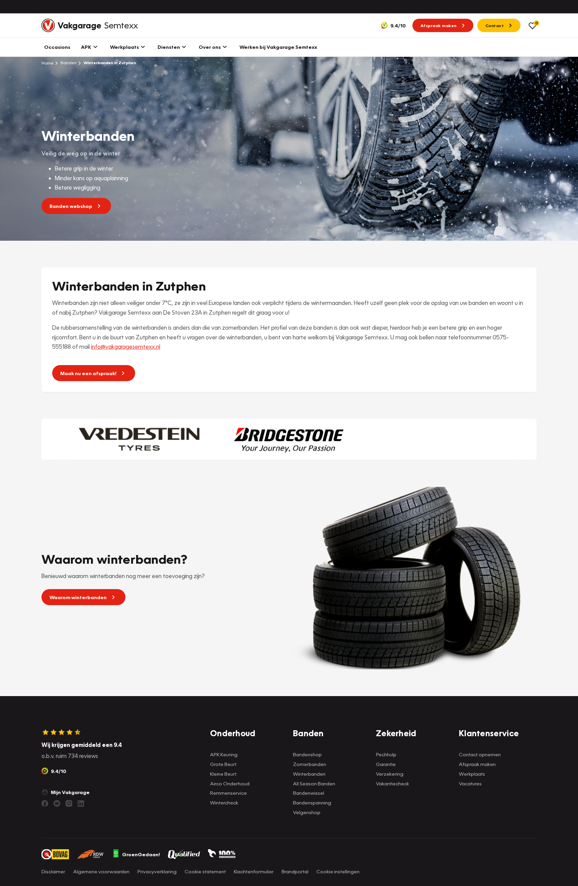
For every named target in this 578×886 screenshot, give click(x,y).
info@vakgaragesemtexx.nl (125, 346)
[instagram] (69, 803)
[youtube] (57, 803)
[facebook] (44, 803)
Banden (68, 63)
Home (47, 63)
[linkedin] (81, 803)
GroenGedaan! (141, 854)
